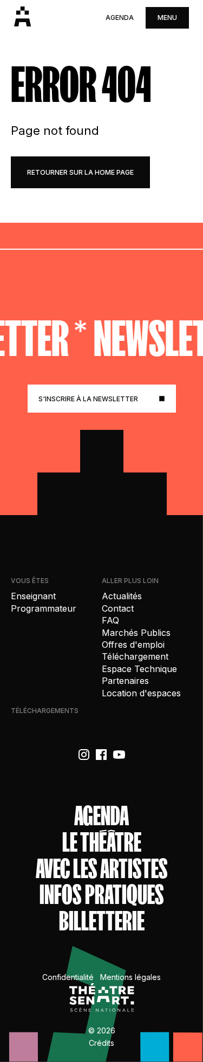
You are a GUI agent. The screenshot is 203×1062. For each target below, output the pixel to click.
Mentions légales (130, 977)
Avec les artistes (102, 869)
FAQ (110, 620)
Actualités (122, 596)
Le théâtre (101, 843)
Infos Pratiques (102, 895)
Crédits (101, 1042)
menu (167, 17)
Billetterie (102, 921)
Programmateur (43, 608)
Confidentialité (68, 977)
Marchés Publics (136, 632)
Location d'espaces (141, 693)
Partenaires (125, 680)
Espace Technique (139, 668)
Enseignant (33, 596)
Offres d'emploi (133, 644)
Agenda (120, 17)
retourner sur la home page (80, 172)
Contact (118, 608)
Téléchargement (135, 656)
